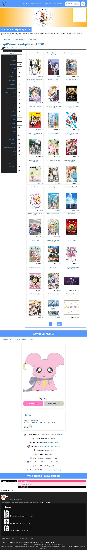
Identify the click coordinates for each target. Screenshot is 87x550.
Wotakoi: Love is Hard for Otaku (35, 214)
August (6, 510)
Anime (33, 4)
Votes (31, 339)
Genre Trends (32, 39)
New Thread (52, 475)
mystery (13, 115)
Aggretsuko (71, 213)
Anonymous (25, 481)
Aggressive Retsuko (35, 267)
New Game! (53, 267)
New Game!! (35, 240)
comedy (13, 119)
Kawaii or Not (21, 339)
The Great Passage (53, 294)
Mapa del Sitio (18, 542)
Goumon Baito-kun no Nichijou (53, 53)
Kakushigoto (53, 187)
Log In (83, 4)
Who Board (34, 475)
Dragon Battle (50, 450)
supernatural (11, 88)
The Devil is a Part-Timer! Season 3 (71, 107)
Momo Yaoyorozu (15, 516)
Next (59, 324)
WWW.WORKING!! (35, 294)
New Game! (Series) (71, 294)
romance (13, 64)
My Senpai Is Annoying (53, 160)
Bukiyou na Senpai (53, 79)
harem (14, 104)
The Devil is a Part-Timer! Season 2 (71, 134)
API (8, 542)
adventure (12, 76)
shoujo (13, 143)
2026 (41, 76)
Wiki (11, 542)
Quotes (48, 4)
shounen (13, 84)
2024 (77, 103)
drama (14, 68)
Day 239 (6, 525)
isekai (14, 127)
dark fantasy (11, 167)
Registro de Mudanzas (32, 542)
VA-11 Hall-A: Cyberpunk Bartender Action (71, 268)
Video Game (16, 48)
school (13, 72)
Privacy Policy (45, 542)
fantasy (13, 60)
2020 (59, 210)
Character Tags (19, 39)
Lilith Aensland (14, 523)
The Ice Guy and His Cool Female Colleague (53, 107)
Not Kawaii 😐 (54, 403)
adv (15, 159)
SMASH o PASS (8, 339)
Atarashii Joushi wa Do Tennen (35, 134)
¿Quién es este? (27, 484)
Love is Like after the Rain (71, 187)
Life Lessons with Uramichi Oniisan (71, 160)
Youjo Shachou (35, 187)
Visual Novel (25, 48)
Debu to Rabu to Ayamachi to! (35, 80)
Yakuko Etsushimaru (47, 422)
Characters (25, 4)
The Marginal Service (35, 106)
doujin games (11, 163)
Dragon (53, 438)
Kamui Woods (14, 531)
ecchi (14, 108)
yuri (15, 171)
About (4, 542)
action (14, 56)
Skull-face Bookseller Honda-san (53, 214)
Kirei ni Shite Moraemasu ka (71, 53)
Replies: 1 (24, 487)
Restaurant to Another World (53, 241)
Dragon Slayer (45, 434)
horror (14, 151)
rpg (15, 135)
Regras (53, 542)
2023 (41, 129)
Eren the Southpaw (35, 53)
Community (57, 4)
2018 (77, 210)
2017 (41, 263)
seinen (14, 112)
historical (13, 123)
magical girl (12, 139)
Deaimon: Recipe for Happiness (35, 160)
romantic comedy (10, 92)
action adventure (10, 147)
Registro (47, 502)
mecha (14, 96)
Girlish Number (71, 240)
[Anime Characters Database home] (4, 3)
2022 (77, 156)
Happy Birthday (53, 442)
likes (26, 427)
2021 (59, 183)
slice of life (12, 80)
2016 (77, 263)
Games (40, 4)
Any (3, 48)
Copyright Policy (72, 546)
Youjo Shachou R (53, 133)
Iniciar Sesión (38, 502)
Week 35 (7, 518)
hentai (14, 100)
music (14, 131)
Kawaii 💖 (33, 403)
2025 (41, 103)
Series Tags (6, 39)
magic (14, 155)
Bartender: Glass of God (71, 79)
